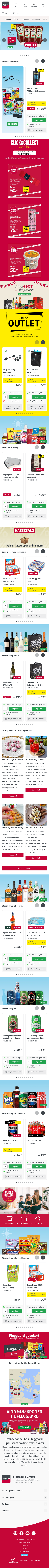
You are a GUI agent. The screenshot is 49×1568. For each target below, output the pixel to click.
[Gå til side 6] (28, 135)
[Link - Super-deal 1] (24, 181)
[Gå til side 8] (32, 135)
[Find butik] (24, 1386)
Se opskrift (13, 796)
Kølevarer (7, 19)
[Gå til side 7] (30, 135)
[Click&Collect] (24, 1207)
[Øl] (24, 991)
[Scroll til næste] (44, 19)
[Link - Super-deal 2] (24, 221)
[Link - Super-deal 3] (24, 260)
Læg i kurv (39, 120)
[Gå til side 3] (24, 55)
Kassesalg (36, 19)
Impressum (24, 1545)
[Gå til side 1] (20, 55)
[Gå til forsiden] (5, 5)
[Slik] (24, 1241)
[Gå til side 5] (28, 55)
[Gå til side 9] (34, 135)
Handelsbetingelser (24, 1542)
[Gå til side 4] (26, 55)
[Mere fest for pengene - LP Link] (24, 295)
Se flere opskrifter (24, 868)
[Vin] (24, 638)
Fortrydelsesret (24, 1551)
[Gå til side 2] (22, 55)
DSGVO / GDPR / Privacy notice (24, 1539)
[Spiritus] (24, 888)
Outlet (16, 19)
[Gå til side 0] (15, 135)
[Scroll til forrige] (4, 40)
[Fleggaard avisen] (12, 99)
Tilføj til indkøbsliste (37, 130)
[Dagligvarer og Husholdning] (24, 430)
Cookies (24, 1548)
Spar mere (25, 19)
